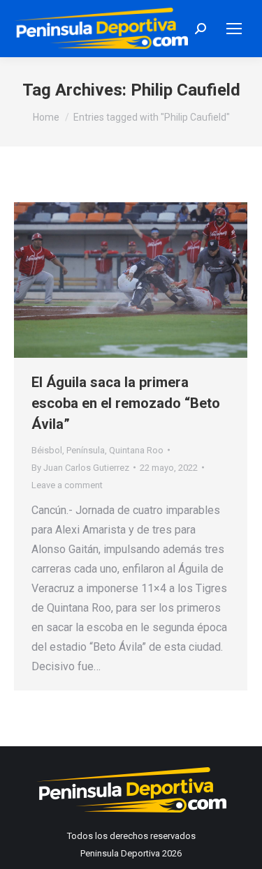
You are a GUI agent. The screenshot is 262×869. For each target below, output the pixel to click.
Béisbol (46, 450)
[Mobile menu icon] (234, 29)
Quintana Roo (136, 450)
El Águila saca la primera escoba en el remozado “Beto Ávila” (125, 403)
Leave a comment (67, 485)
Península (85, 450)
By (80, 467)
